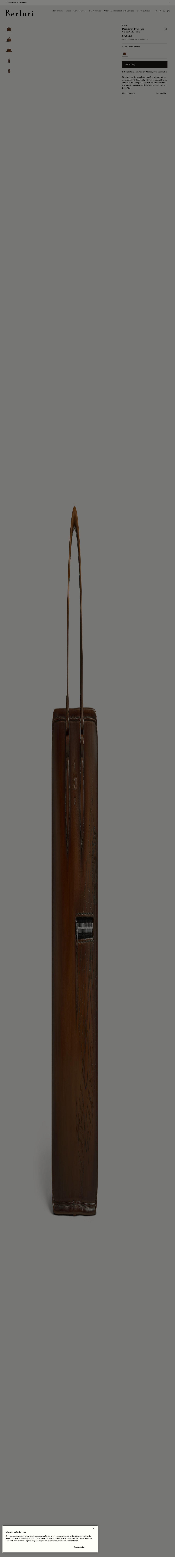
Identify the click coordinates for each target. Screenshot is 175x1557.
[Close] (94, 1528)
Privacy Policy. (72, 1541)
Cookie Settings (79, 1547)
